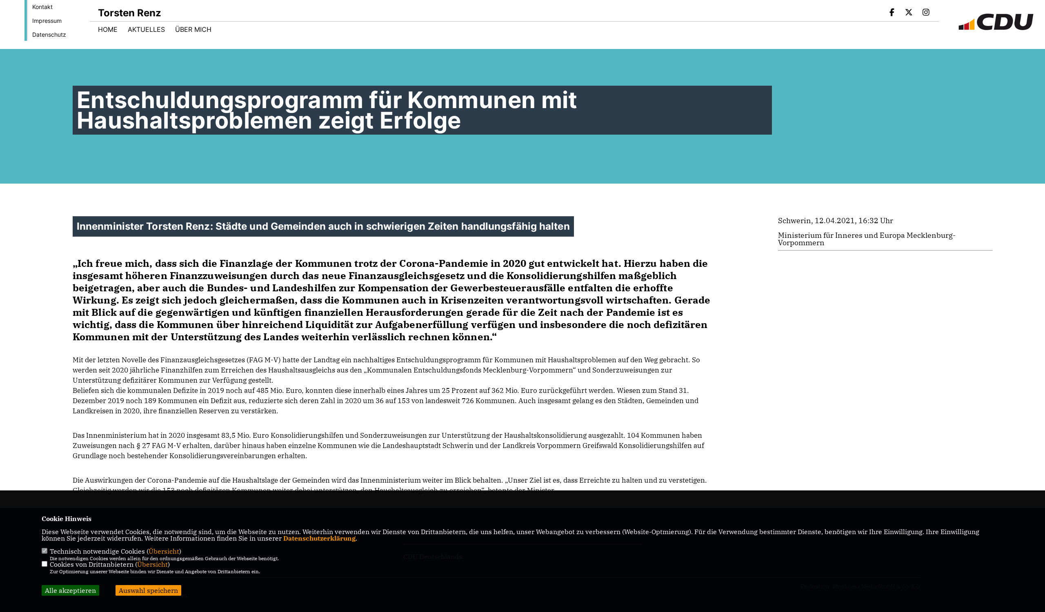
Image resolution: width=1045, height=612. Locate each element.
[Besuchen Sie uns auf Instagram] (926, 13)
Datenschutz (49, 34)
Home (108, 29)
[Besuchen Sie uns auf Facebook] (892, 13)
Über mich (193, 29)
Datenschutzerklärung (319, 538)
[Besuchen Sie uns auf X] (909, 13)
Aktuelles (146, 29)
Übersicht (164, 551)
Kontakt (42, 6)
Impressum (47, 20)
